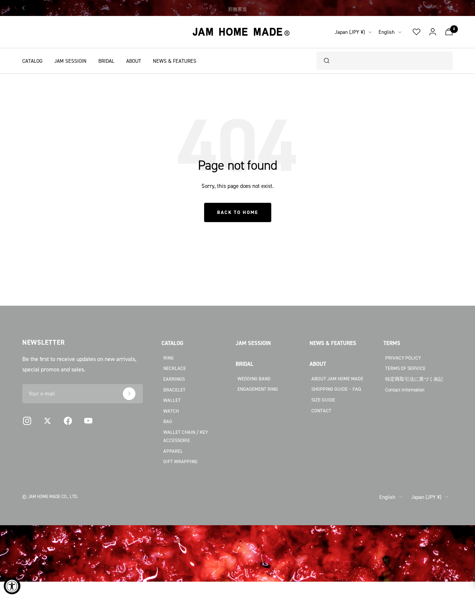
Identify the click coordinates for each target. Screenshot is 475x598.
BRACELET (174, 390)
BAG (167, 421)
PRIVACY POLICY (403, 358)
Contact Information (405, 390)
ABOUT (133, 61)
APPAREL (173, 451)
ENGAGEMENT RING (258, 389)
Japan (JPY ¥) (350, 32)
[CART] (449, 31)
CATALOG (32, 61)
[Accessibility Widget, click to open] (12, 586)
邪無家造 (237, 8)
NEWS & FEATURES (174, 61)
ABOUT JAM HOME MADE (337, 378)
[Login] (432, 32)
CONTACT (321, 410)
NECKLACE (174, 368)
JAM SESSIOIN (70, 61)
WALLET (172, 400)
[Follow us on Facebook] (68, 421)
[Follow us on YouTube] (88, 421)
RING (168, 358)
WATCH (171, 411)
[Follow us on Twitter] (47, 421)
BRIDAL (106, 61)
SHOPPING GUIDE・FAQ (336, 389)
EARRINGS (174, 379)
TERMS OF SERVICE (405, 368)
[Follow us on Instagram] (27, 421)
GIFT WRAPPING (180, 461)
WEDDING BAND (254, 378)
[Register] (129, 393)
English (386, 32)
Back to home (237, 212)
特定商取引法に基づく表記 (414, 379)
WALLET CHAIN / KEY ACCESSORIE (185, 436)
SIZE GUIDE (323, 400)
